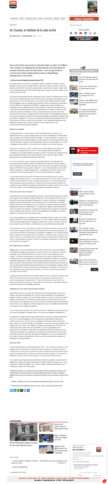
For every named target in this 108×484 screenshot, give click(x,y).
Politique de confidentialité (48, 478)
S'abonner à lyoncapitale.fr (84, 18)
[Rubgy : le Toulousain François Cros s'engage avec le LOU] (46, 442)
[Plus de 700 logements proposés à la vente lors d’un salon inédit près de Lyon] (24, 440)
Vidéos (63, 19)
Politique (56, 19)
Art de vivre (48, 19)
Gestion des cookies (62, 478)
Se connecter (72, 16)
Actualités (14, 19)
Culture (40, 19)
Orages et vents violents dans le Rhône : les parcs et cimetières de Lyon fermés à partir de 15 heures (88, 262)
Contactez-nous (23, 478)
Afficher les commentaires (20, 467)
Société (22, 19)
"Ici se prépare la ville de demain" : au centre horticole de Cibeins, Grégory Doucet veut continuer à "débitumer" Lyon (88, 112)
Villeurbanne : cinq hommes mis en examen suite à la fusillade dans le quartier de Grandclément (88, 203)
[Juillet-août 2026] (92, 7)
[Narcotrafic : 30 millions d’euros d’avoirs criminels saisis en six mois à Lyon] (74, 221)
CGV (39, 478)
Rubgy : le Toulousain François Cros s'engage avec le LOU (60, 437)
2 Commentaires (39, 36)
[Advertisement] (39, 51)
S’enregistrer (80, 16)
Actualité (17, 457)
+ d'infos (94, 269)
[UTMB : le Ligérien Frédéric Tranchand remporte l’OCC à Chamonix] (74, 193)
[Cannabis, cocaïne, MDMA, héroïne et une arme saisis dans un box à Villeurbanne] (46, 453)
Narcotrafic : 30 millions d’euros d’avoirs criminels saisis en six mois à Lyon (88, 221)
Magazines (87, 16)
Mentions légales (32, 478)
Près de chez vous (31, 19)
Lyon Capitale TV (72, 478)
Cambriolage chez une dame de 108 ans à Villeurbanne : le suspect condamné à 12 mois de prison (88, 241)
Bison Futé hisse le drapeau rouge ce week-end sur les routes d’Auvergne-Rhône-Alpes (88, 212)
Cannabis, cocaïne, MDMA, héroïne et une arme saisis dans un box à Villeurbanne (61, 449)
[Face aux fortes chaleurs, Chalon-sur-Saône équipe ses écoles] (46, 431)
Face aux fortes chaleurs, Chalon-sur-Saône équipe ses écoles (61, 426)
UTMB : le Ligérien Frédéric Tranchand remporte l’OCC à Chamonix (87, 194)
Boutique (93, 16)
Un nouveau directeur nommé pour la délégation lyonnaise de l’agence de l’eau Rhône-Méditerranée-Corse (88, 251)
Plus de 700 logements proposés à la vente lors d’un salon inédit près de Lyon (23, 444)
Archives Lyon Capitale (83, 478)
